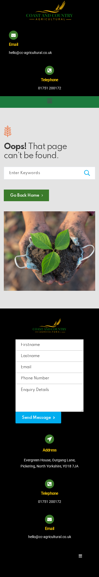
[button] (49, 101)
